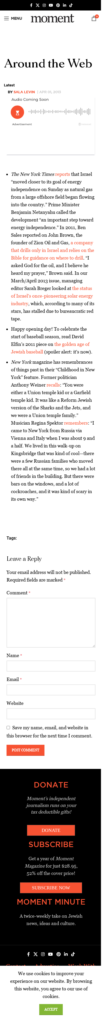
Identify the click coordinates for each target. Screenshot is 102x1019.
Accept (51, 1009)
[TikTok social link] (71, 5)
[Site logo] (51, 18)
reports (62, 174)
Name (14, 655)
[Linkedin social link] (64, 5)
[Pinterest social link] (58, 5)
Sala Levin (24, 92)
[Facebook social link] (31, 5)
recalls (53, 385)
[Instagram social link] (44, 5)
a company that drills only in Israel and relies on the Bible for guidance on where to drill (52, 250)
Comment (19, 592)
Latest (9, 85)
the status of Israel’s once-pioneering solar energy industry (52, 296)
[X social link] (37, 5)
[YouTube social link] (51, 5)
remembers (76, 423)
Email (14, 679)
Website (15, 703)
